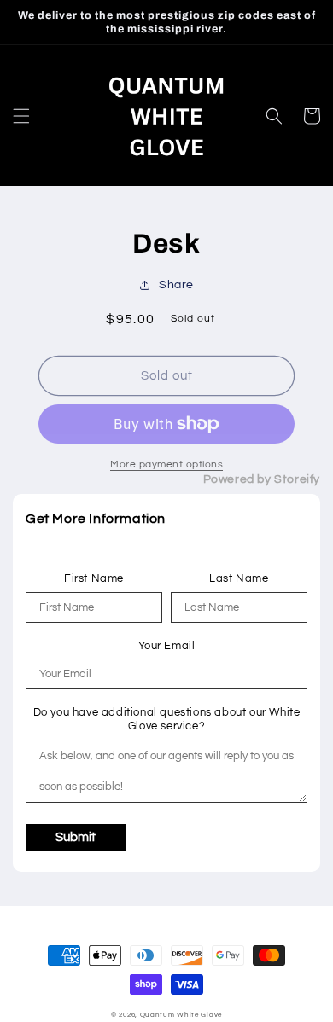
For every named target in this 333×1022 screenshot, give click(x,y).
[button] (21, 116)
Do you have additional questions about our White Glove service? (167, 719)
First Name (94, 578)
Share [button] (176, 285)
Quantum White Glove (181, 1015)
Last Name (238, 578)
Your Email (167, 646)
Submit (76, 837)
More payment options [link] (166, 464)
